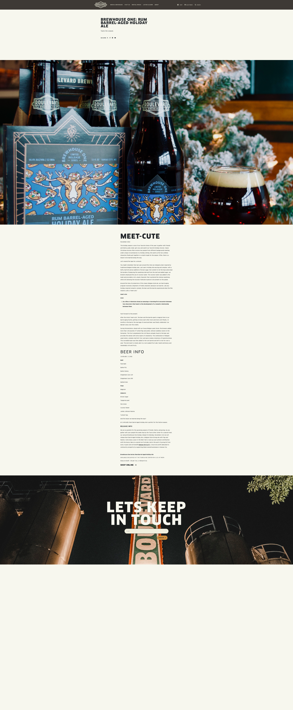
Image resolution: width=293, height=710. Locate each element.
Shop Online (127, 465)
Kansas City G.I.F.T (144, 445)
